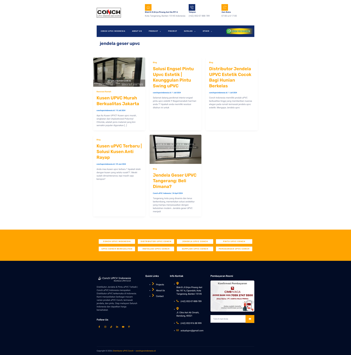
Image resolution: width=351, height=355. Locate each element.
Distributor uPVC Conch (123, 350)
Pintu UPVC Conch (234, 241)
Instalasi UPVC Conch (155, 249)
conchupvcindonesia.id (146, 350)
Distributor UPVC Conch (156, 241)
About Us (137, 31)
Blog (155, 62)
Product (153, 31)
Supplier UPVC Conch (195, 249)
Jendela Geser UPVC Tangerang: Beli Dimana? (174, 181)
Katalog (188, 31)
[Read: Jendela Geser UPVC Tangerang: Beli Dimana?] (176, 149)
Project (172, 31)
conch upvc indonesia (117, 241)
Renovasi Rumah (104, 91)
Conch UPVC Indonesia (113, 31)
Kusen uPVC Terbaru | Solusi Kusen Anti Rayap (119, 151)
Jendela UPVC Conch (195, 241)
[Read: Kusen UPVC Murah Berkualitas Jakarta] (119, 72)
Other (206, 31)
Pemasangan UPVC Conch (234, 249)
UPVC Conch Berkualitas (116, 249)
